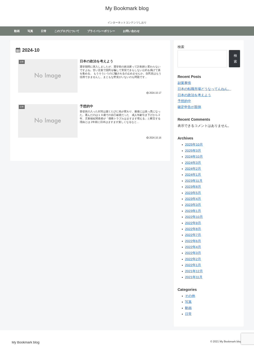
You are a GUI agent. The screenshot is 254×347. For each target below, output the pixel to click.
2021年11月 (193, 277)
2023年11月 (193, 180)
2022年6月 (193, 241)
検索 (181, 47)
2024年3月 (193, 162)
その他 (190, 296)
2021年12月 (194, 271)
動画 (188, 308)
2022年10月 (194, 217)
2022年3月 (193, 253)
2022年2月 (193, 259)
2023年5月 (193, 193)
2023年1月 (193, 211)
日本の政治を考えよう (194, 95)
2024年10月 (194, 156)
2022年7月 (193, 235)
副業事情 (184, 83)
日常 (188, 314)
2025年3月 (193, 150)
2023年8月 (193, 187)
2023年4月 (193, 199)
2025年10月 (194, 144)
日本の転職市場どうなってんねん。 (204, 89)
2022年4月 (193, 247)
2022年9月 (193, 223)
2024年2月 (193, 169)
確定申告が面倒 (189, 107)
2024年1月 (193, 174)
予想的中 (184, 101)
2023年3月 (193, 205)
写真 (188, 302)
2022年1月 (193, 265)
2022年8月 (193, 229)
